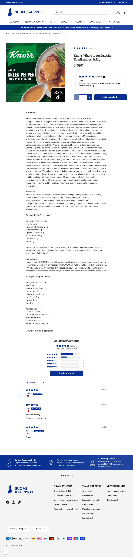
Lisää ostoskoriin (110, 97)
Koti (7, 33)
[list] (35, 72)
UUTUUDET (95, 22)
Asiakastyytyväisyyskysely (66, 509)
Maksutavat (87, 495)
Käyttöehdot (87, 518)
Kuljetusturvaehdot (90, 500)
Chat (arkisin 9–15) (62, 491)
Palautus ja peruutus (91, 509)
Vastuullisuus (113, 495)
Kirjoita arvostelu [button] (66, 373)
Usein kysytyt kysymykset (66, 500)
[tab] (31, 112)
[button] (125, 12)
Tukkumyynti (112, 500)
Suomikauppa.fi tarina (116, 491)
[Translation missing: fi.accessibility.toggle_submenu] (20, 21)
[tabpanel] (66, 221)
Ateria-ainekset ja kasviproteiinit (21, 33)
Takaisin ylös (65, 475)
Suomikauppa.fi (16, 545)
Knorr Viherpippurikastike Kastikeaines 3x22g (50, 33)
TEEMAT (79, 22)
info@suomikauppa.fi (63, 495)
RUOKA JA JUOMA (34, 22)
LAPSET (65, 22)
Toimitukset (87, 491)
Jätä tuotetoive (60, 504)
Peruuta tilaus (88, 513)
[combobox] (80, 11)
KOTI (52, 22)
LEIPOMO (14, 22)
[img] (32, 390)
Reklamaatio (87, 504)
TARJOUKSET (114, 22)
